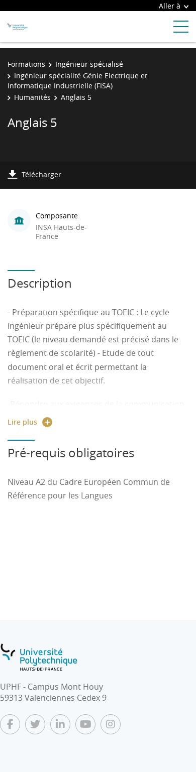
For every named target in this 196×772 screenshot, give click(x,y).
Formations (26, 64)
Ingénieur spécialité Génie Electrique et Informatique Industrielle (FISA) (77, 80)
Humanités (32, 97)
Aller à (169, 6)
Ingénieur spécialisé (89, 64)
